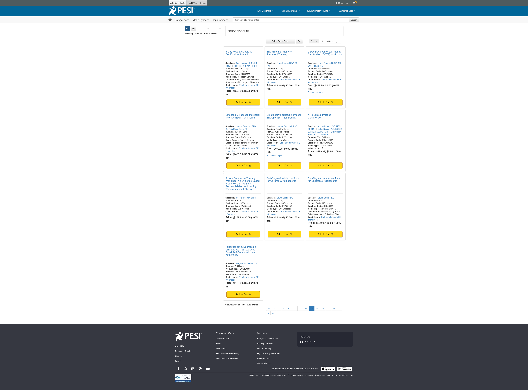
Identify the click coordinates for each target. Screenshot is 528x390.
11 (295, 308)
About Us (179, 346)
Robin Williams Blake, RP (236, 129)
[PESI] (188, 336)
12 (300, 308)
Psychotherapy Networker (268, 353)
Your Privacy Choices (317, 375)
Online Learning (289, 10)
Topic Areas (219, 20)
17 (328, 308)
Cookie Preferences (346, 375)
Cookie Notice (332, 375)
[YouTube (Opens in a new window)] (208, 369)
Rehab (203, 3)
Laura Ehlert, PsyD (285, 197)
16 (323, 308)
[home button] (170, 19)
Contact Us (310, 341)
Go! (299, 41)
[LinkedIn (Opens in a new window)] (193, 369)
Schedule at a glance (317, 92)
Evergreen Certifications (267, 338)
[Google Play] (344, 369)
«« (269, 308)
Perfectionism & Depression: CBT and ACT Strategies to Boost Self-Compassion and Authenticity (241, 251)
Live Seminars (264, 10)
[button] (193, 28)
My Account (221, 348)
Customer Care (346, 10)
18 (334, 308)
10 (289, 308)
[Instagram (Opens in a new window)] (185, 369)
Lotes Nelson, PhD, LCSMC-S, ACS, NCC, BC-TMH (325, 130)
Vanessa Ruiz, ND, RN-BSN (246, 65)
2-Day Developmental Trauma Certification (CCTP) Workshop (325, 53)
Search (354, 19)
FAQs (218, 343)
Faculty (178, 361)
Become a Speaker (183, 351)
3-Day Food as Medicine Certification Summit (239, 53)
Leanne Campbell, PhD (246, 126)
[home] (181, 11)
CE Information (222, 338)
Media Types (200, 20)
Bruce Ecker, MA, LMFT (246, 197)
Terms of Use (282, 375)
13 (306, 308)
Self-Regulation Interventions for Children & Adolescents (283, 179)
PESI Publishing (264, 348)
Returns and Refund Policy (227, 353)
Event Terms (292, 375)
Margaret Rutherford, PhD (247, 263)
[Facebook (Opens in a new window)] (178, 369)
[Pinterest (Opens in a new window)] (200, 369)
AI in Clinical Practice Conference (319, 116)
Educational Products (317, 10)
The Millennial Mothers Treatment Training (279, 53)
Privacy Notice (303, 375)
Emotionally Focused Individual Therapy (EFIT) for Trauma (243, 116)
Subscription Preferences (227, 358)
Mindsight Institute (265, 343)
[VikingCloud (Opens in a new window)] (183, 378)
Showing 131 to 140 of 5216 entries (201, 33)
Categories (181, 20)
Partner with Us (263, 363)
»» (273, 313)
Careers (178, 356)
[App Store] (328, 369)
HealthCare (192, 3)
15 (317, 308)
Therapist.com (263, 358)
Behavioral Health (177, 3)
